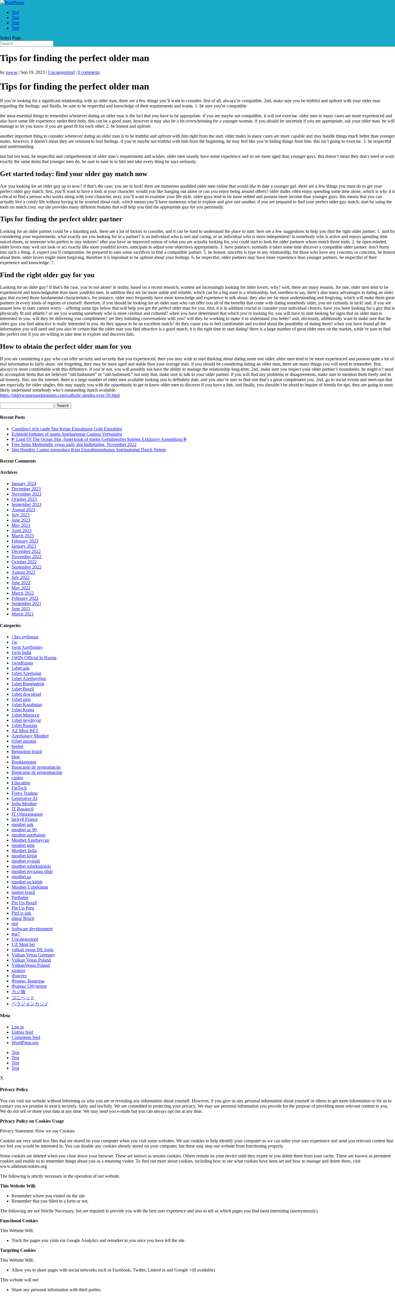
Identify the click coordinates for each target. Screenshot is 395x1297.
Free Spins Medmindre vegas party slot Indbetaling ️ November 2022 (74, 444)
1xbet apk (20, 668)
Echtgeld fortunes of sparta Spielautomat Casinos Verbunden (67, 434)
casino (17, 777)
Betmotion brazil (27, 751)
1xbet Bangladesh (28, 683)
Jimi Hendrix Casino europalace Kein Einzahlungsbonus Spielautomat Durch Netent (89, 449)
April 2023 (22, 530)
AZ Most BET (25, 730)
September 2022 (26, 567)
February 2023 (25, 540)
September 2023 (26, 504)
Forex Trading (25, 793)
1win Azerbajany (27, 647)
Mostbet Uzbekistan (30, 887)
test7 (16, 933)
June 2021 (21, 608)
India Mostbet (24, 803)
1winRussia (22, 662)
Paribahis (20, 897)
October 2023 (24, 499)
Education (21, 782)
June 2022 (21, 582)
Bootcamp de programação (36, 767)
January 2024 (24, 483)
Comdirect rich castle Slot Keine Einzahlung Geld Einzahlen (67, 428)
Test (15, 12)
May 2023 (21, 525)
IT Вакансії (23, 808)
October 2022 (24, 561)
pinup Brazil (23, 918)
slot (15, 923)
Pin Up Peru (23, 907)
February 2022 (25, 598)
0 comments (89, 72)
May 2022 (21, 587)
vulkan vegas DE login (32, 949)
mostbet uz (21, 876)
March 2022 (23, 593)
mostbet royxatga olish (32, 871)
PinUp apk (21, 913)
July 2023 (20, 514)
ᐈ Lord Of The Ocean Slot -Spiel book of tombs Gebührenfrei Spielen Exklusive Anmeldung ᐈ (99, 439)
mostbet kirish (24, 855)
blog (16, 756)
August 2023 (23, 509)
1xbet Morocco (25, 715)
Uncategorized (61, 72)
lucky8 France (25, 819)
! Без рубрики (25, 636)
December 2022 (26, 551)
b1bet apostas (24, 741)
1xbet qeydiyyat (26, 720)
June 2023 (21, 520)
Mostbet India (24, 850)
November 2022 (26, 556)
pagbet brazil (23, 892)
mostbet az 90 (24, 829)
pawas (11, 72)
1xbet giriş (21, 699)
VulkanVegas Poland (31, 965)
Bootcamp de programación (37, 772)
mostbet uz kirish (27, 881)
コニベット (23, 997)
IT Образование (27, 814)
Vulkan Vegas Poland (31, 960)
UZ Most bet (23, 944)
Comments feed (26, 1037)
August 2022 (23, 572)
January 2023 (24, 546)
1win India (21, 652)
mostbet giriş (23, 845)
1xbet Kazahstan (27, 704)
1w (14, 642)
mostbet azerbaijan (28, 834)
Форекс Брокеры (28, 980)
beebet (17, 746)
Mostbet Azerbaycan (30, 840)
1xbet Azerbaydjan (29, 678)
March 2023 (23, 535)
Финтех (19, 975)
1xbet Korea (23, 709)
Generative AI (24, 798)
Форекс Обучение (29, 986)
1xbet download (26, 694)
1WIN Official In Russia (34, 657)
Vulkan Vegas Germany (33, 954)
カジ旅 (18, 991)
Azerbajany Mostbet (30, 735)
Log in (18, 1026)
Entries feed (22, 1032)
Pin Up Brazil (24, 902)
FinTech (19, 787)
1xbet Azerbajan (26, 673)
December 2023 (26, 488)
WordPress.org (25, 1042)
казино (18, 970)
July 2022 (20, 577)
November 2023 (26, 494)
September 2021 (26, 603)
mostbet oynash (26, 860)
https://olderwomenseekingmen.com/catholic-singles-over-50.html (60, 395)
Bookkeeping (24, 761)
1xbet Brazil (23, 688)
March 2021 (23, 613)
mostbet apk (23, 824)
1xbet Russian (24, 725)
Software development (32, 928)
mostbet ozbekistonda (31, 866)
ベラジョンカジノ (30, 1003)
